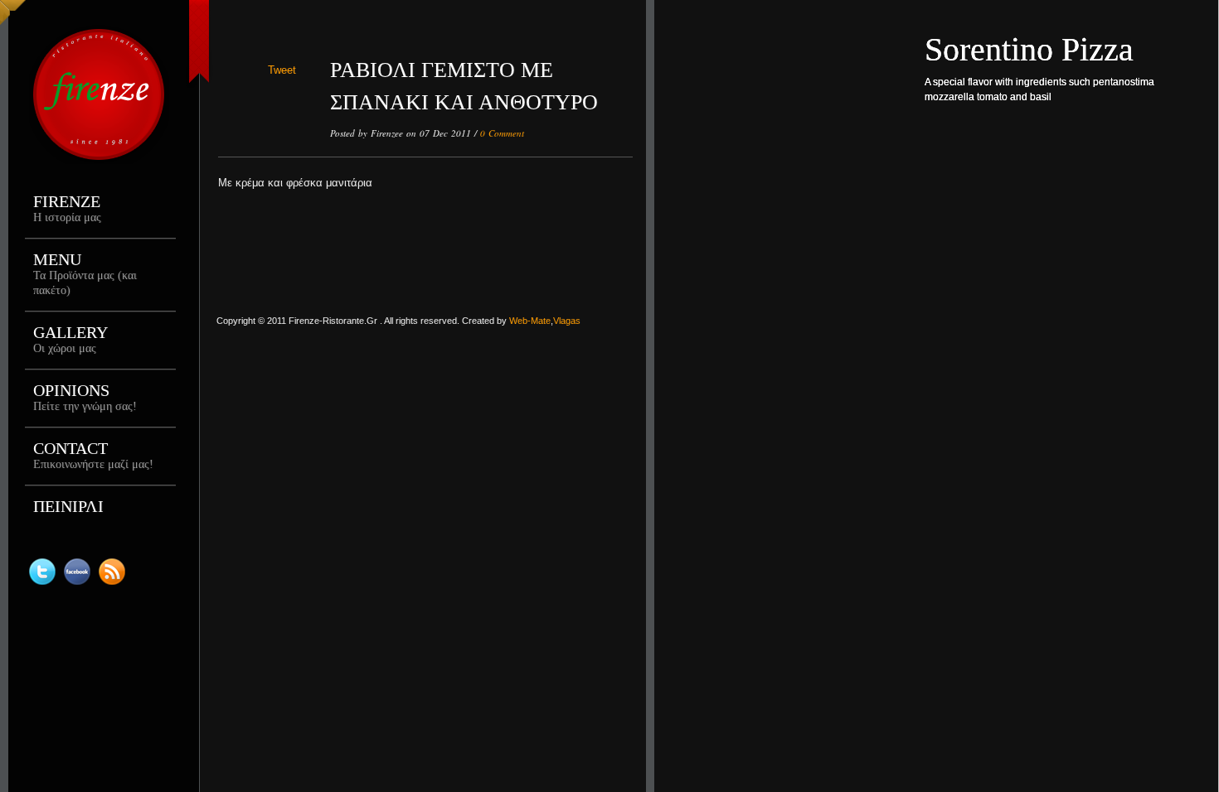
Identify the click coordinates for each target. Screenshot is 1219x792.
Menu (85, 273)
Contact (93, 455)
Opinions (85, 397)
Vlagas (566, 321)
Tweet (282, 70)
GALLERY (70, 339)
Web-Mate (530, 321)
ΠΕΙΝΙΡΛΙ (68, 506)
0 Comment (502, 133)
